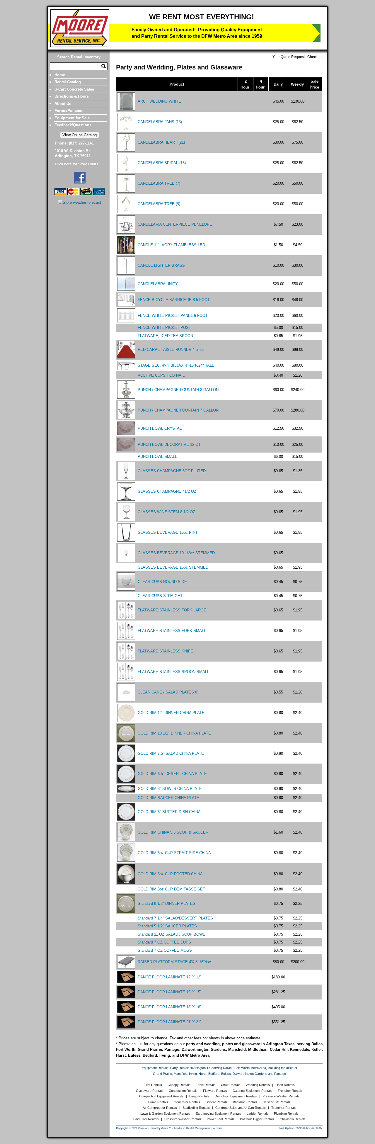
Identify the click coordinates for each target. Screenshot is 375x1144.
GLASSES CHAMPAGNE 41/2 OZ (167, 491)
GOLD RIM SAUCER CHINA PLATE (168, 797)
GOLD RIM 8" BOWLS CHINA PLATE (170, 788)
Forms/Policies (68, 110)
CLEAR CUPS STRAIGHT (160, 596)
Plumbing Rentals (286, 1113)
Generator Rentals (187, 1102)
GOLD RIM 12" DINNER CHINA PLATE (171, 712)
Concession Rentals (183, 1090)
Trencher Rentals (290, 1090)
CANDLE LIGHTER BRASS (161, 265)
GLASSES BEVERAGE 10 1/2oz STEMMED (176, 553)
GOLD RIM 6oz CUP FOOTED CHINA (170, 874)
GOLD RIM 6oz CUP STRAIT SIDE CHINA (174, 853)
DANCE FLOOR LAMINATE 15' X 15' (169, 992)
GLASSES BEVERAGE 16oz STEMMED (173, 567)
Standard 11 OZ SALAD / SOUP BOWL (171, 934)
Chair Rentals (230, 1085)
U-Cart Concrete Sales (74, 89)
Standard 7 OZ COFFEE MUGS (165, 950)
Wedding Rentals (258, 1085)
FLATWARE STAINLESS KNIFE (165, 651)
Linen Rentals (285, 1085)
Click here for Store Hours (76, 164)
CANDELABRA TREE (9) (159, 204)
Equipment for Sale (72, 118)
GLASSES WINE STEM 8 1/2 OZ (166, 512)
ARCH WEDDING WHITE (159, 101)
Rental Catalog (67, 82)
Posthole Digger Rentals (257, 1119)
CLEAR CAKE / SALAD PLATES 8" (168, 692)
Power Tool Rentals (220, 1119)
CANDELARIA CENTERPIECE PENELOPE (175, 224)
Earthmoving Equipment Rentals (218, 1113)
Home (59, 75)
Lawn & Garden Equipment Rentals (165, 1113)
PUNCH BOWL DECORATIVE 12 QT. (170, 444)
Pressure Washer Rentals (280, 1096)
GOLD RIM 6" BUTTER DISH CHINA (169, 812)
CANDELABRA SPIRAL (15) (162, 163)
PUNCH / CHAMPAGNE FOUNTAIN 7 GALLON (178, 410)
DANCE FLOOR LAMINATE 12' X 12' (169, 977)
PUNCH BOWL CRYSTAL (160, 428)
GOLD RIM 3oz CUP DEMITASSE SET (171, 889)
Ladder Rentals (257, 1113)
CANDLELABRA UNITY (158, 284)
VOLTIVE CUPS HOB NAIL (161, 375)
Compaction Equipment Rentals (161, 1096)
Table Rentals (205, 1085)
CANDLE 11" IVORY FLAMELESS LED (171, 245)
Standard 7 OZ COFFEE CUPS (164, 942)
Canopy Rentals (179, 1085)
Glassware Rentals (149, 1090)
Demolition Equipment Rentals (236, 1096)
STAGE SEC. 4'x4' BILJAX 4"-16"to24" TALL (176, 365)
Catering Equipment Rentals (252, 1090)
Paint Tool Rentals (146, 1119)
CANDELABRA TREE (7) (159, 183)
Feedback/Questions (72, 125)
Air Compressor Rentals (160, 1107)
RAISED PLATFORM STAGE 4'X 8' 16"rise (174, 962)
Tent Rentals (153, 1085)
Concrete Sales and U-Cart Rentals (240, 1107)
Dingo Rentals (199, 1096)
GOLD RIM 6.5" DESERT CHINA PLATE (172, 773)
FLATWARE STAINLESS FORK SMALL (172, 630)
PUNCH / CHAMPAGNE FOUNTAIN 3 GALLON (178, 389)
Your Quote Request (288, 57)
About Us (62, 103)
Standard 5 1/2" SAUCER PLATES (167, 926)
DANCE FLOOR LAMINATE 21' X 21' (169, 1022)
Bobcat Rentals (216, 1102)
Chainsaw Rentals (293, 1119)
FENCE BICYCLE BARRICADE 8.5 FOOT (174, 300)
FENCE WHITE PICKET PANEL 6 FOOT (173, 315)
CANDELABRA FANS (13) (160, 122)
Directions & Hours (71, 96)
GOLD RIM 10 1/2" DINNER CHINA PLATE (174, 733)
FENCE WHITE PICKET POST (164, 327)
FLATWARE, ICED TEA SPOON (165, 336)
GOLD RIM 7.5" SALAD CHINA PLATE (171, 753)
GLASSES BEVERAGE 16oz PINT (168, 532)
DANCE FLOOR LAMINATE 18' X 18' (169, 1007)
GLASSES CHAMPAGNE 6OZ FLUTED (172, 471)
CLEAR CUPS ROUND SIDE (162, 581)
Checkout (315, 57)
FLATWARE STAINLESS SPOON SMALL (173, 671)
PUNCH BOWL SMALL (157, 456)
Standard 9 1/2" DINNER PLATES (166, 903)
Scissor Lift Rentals (276, 1102)
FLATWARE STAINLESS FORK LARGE (172, 610)
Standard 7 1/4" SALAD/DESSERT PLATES (175, 918)
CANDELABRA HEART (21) (161, 142)
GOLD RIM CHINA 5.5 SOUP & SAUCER (173, 832)
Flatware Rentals (215, 1090)
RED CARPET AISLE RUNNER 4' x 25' (171, 349)
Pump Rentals (158, 1102)
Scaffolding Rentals (196, 1107)
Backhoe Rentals (245, 1102)
